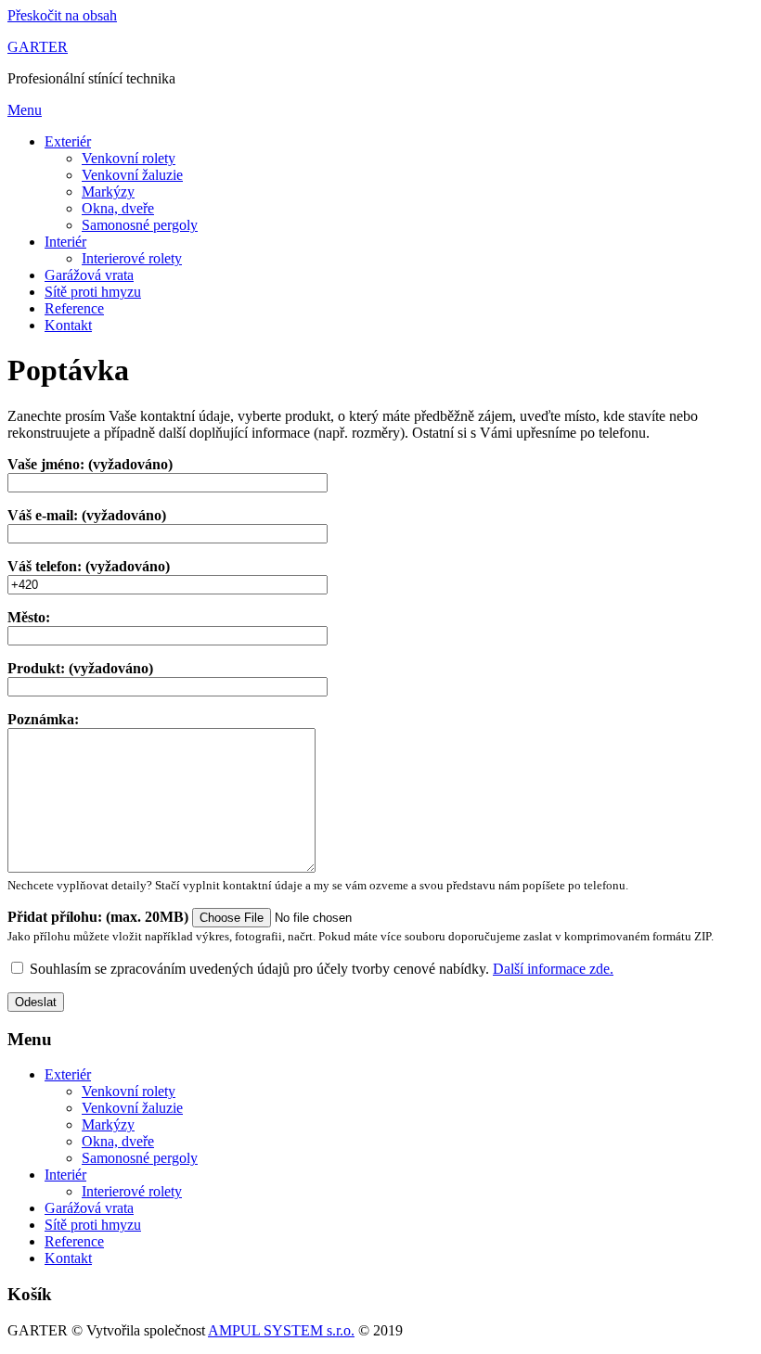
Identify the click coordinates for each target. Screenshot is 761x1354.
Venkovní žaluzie (132, 175)
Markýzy (108, 191)
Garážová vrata (89, 275)
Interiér (65, 241)
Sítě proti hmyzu (93, 292)
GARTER (37, 47)
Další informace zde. (553, 969)
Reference (74, 308)
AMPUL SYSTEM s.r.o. (281, 1330)
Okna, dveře (118, 208)
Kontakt (68, 325)
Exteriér (68, 141)
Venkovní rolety (128, 158)
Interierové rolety (132, 258)
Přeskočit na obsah (62, 15)
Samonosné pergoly (140, 225)
